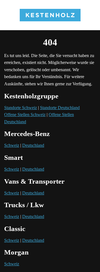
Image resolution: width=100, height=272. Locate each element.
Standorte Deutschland (60, 107)
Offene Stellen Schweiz (25, 114)
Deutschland (33, 145)
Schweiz (11, 145)
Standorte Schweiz (20, 107)
